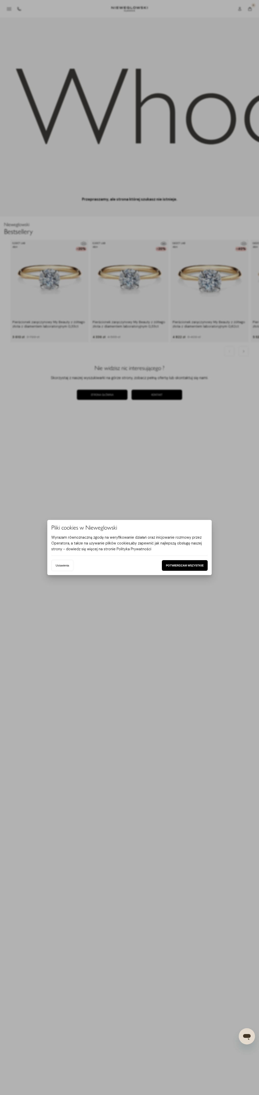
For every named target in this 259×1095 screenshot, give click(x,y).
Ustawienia (62, 565)
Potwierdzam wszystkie (185, 565)
